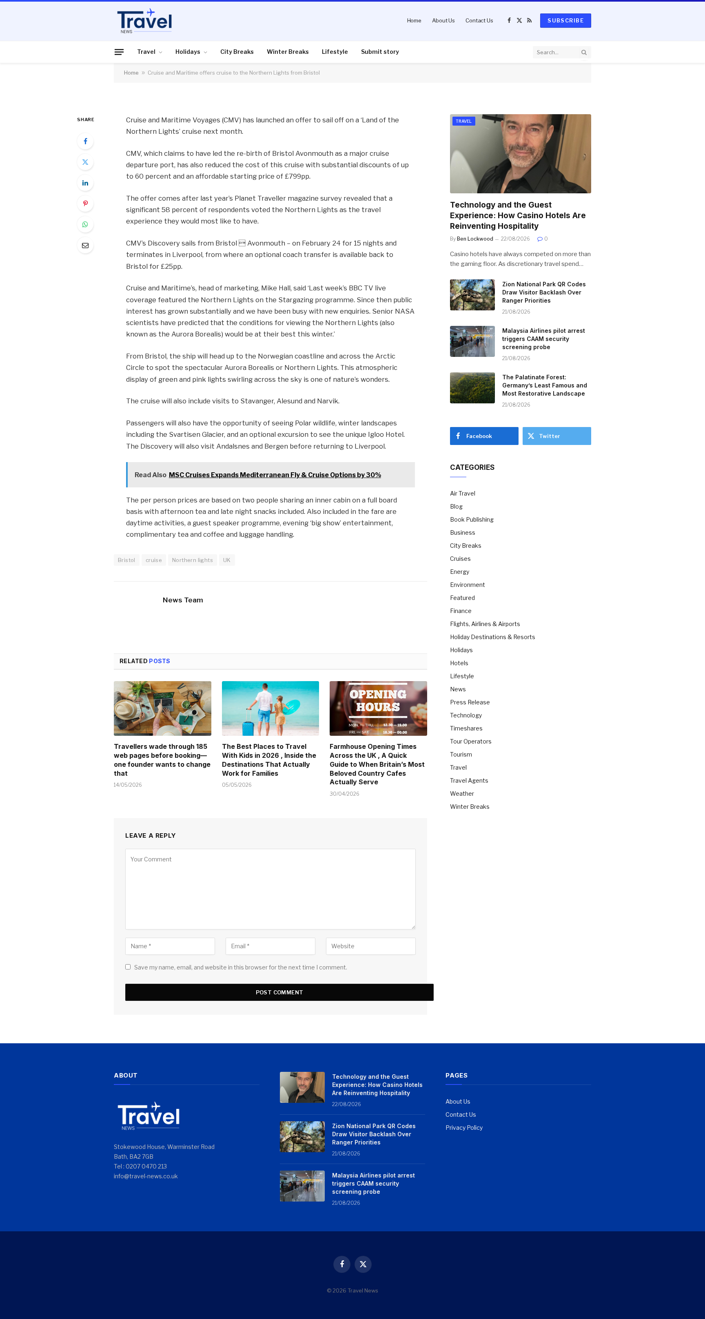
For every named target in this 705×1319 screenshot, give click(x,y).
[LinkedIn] (85, 183)
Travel (146, 51)
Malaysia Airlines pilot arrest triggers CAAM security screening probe (543, 338)
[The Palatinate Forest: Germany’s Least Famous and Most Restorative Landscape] (472, 387)
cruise (154, 560)
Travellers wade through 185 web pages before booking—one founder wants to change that (162, 759)
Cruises (460, 558)
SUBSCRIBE (566, 20)
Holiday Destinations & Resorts (492, 636)
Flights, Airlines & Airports (485, 623)
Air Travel (462, 493)
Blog (456, 506)
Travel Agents (469, 780)
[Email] (85, 245)
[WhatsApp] (85, 224)
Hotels (459, 663)
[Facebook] (85, 141)
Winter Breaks (288, 51)
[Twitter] (85, 162)
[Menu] (119, 52)
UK (227, 560)
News (458, 689)
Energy (459, 571)
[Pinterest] (85, 203)
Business (462, 532)
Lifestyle (335, 51)
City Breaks (237, 51)
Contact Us (479, 20)
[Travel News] (144, 20)
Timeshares (466, 728)
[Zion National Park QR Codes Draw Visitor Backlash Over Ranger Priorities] (472, 294)
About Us (443, 20)
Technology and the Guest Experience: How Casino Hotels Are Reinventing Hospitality (518, 215)
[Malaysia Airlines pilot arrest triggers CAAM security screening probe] (472, 341)
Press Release (470, 702)
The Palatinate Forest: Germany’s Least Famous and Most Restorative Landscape (544, 385)
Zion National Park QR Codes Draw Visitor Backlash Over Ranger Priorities (544, 292)
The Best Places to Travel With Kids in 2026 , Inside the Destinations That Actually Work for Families (269, 759)
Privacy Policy (464, 1127)
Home (414, 20)
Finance (461, 610)
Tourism (461, 754)
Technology (466, 715)
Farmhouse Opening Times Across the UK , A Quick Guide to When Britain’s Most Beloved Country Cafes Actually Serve (377, 764)
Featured (462, 597)
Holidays (187, 51)
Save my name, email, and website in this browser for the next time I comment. (240, 967)
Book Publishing (472, 519)
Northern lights (192, 560)
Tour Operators (471, 741)
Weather (462, 793)
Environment (467, 584)
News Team (183, 600)
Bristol (126, 560)
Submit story (380, 51)
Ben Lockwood (475, 239)
